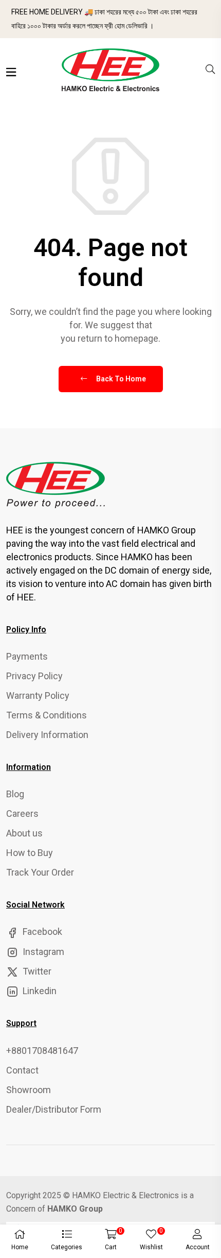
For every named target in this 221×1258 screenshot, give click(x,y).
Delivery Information (47, 734)
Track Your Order (40, 872)
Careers (22, 813)
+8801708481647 (42, 1050)
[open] (11, 72)
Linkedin (39, 990)
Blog (15, 794)
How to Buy (29, 852)
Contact (22, 1070)
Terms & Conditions (46, 715)
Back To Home (120, 379)
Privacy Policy (34, 675)
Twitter (36, 971)
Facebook (41, 931)
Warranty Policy (37, 695)
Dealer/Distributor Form (53, 1109)
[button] (67, 1241)
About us (24, 833)
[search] (210, 69)
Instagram (42, 951)
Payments (27, 656)
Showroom (28, 1089)
